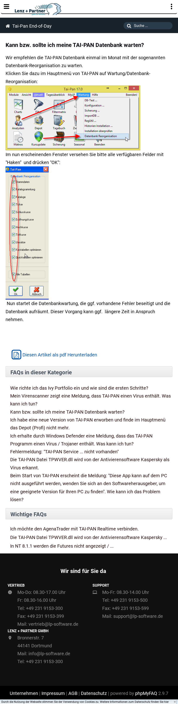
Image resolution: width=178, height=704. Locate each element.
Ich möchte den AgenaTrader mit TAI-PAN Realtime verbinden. (74, 529)
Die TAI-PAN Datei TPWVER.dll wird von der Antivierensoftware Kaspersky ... (88, 537)
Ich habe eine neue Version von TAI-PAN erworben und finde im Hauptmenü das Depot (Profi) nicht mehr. (87, 424)
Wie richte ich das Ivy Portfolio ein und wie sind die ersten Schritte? (79, 388)
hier (166, 702)
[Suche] (128, 25)
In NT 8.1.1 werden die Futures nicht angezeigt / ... (62, 546)
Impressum (53, 693)
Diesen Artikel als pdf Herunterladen (59, 355)
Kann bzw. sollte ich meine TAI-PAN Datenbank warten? (67, 412)
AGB (72, 693)
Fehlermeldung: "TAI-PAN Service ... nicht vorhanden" (64, 451)
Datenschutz (94, 693)
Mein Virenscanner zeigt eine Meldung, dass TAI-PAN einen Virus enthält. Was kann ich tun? (90, 400)
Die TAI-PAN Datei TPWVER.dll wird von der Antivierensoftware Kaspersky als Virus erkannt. (89, 463)
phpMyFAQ (146, 693)
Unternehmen (24, 693)
